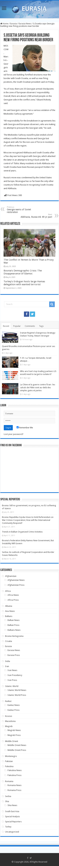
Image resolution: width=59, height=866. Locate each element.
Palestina (9, 766)
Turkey (8, 826)
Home (5, 23)
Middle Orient (11, 741)
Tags (41, 326)
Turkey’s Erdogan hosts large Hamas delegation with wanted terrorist (24, 283)
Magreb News (14, 730)
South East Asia (12, 811)
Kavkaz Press (14, 710)
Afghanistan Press (16, 585)
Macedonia (10, 721)
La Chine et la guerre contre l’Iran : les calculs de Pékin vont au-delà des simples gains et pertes (37, 387)
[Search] (52, 304)
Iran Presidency (15, 675)
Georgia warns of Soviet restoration (19, 209)
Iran (7, 666)
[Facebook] (26, 314)
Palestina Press (14, 775)
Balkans (8, 616)
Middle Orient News (17, 745)
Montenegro (11, 756)
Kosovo (8, 716)
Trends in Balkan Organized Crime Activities (22, 532)
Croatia (8, 641)
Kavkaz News (14, 705)
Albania (8, 606)
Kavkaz (8, 701)
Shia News (12, 805)
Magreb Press (14, 735)
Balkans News (14, 630)
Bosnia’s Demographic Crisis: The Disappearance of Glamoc (23, 272)
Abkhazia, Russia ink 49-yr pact (36, 215)
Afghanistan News (16, 580)
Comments (30, 326)
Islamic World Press (17, 695)
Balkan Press (13, 625)
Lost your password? (13, 434)
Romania (9, 781)
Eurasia (13, 23)
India (7, 661)
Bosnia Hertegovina (14, 636)
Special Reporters (13, 821)
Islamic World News (17, 690)
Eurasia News (25, 23)
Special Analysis (12, 816)
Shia (7, 801)
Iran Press (12, 680)
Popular (17, 326)
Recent (6, 326)
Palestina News (15, 770)
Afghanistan (10, 576)
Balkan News (14, 620)
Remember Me (26, 427)
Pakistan (9, 761)
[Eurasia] (29, 9)
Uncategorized (12, 832)
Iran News (12, 670)
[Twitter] (32, 314)
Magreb (9, 726)
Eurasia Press (14, 655)
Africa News (13, 595)
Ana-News (10, 611)
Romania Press (14, 790)
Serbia (8, 796)
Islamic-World (11, 686)
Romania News (14, 785)
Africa (8, 591)
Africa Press (13, 600)
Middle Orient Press (17, 750)
